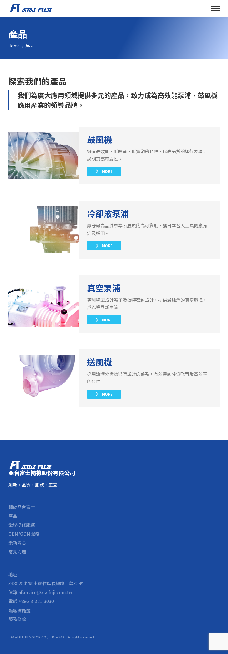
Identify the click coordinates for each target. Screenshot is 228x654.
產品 (12, 515)
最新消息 (17, 542)
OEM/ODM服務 (23, 533)
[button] (104, 171)
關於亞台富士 (21, 507)
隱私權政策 (19, 610)
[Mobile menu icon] (215, 8)
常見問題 (17, 551)
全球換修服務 (21, 524)
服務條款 (17, 619)
